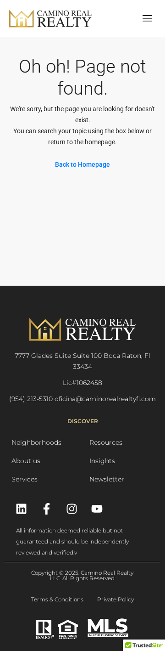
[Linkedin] (21, 509)
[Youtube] (96, 509)
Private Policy (115, 599)
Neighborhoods (36, 442)
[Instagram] (71, 509)
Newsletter (106, 479)
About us (25, 461)
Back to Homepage (82, 164)
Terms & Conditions (57, 599)
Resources (105, 442)
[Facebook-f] (46, 509)
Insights (102, 461)
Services (24, 479)
